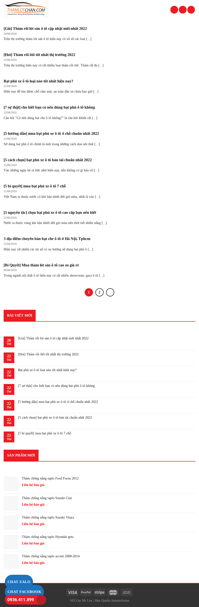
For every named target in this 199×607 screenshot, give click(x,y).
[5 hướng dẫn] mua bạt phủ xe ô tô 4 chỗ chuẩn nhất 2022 (58, 402)
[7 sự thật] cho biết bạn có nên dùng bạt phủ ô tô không (56, 386)
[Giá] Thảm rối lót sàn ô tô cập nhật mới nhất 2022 (53, 338)
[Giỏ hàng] (183, 10)
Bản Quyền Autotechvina (112, 600)
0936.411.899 (20, 599)
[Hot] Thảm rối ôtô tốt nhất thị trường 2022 (48, 354)
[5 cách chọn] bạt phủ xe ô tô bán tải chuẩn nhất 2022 (55, 417)
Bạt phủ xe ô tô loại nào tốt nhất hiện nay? (47, 370)
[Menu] (191, 10)
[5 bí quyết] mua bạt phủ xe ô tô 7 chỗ (44, 433)
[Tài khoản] (174, 10)
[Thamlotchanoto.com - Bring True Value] (29, 9)
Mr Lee (87, 600)
